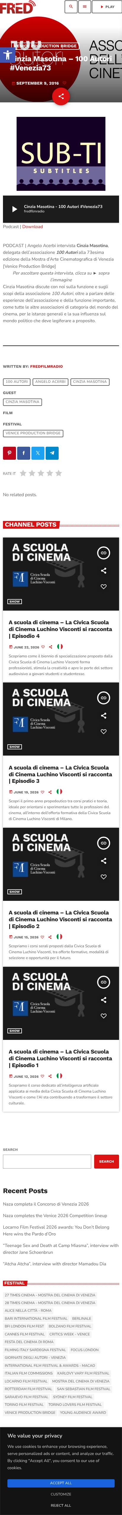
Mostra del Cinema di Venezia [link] (80, 1381)
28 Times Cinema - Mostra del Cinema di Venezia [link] (50, 1303)
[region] (61, 1471)
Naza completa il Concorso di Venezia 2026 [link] (46, 1204)
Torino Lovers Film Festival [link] (75, 1405)
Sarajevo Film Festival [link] (26, 1397)
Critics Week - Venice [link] (69, 1334)
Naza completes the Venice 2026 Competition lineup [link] (55, 1216)
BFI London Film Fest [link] (24, 1326)
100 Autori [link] (17, 382)
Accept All (61, 1483)
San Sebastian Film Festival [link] (83, 1389)
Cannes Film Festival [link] (25, 1334)
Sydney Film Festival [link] (72, 1397)
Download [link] (32, 227)
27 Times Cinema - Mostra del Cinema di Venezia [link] (50, 1295)
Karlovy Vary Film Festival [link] (83, 1373)
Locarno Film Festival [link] (26, 1381)
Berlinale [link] (81, 1318)
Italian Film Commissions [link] (29, 1373)
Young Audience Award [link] (83, 1413)
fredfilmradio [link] (46, 366)
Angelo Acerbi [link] (50, 382)
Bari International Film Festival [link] (36, 1318)
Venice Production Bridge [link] (45, 46)
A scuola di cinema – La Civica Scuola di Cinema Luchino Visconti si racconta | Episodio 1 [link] (60, 1058)
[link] (7, 55)
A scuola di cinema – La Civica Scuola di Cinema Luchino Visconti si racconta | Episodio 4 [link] (60, 629)
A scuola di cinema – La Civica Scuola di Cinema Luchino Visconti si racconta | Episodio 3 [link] (60, 774)
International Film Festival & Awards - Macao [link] (50, 1366)
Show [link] (14, 602)
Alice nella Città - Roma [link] (28, 1311)
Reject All (61, 1505)
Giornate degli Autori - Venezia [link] (35, 1358)
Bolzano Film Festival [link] (70, 1326)
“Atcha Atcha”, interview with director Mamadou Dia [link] (54, 1264)
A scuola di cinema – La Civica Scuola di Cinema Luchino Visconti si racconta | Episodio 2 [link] (60, 919)
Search (10, 1150)
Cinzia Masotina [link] (90, 382)
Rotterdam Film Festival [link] (28, 1389)
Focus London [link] (85, 1350)
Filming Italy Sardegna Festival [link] (35, 1350)
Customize (61, 1494)
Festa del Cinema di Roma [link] (29, 1342)
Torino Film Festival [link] (24, 1405)
